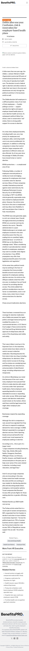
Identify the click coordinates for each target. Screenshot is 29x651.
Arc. (10, 645)
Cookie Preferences (18, 647)
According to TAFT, (8, 195)
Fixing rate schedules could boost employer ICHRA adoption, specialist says (14, 590)
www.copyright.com (19, 559)
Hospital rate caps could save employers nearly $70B (13, 596)
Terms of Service (25, 645)
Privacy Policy (9, 647)
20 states (20, 155)
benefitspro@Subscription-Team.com (17, 635)
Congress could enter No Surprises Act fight (12, 579)
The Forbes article (8, 508)
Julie (6, 481)
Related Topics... (14, 538)
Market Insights (6, 20)
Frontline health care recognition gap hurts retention (14, 601)
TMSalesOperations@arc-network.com (12, 562)
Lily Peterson (11, 36)
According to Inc (7, 444)
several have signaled (13, 423)
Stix (12, 481)
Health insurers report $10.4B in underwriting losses (14, 584)
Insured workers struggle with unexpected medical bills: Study (13, 574)
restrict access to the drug (15, 361)
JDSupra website (7, 280)
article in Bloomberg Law (13, 377)
